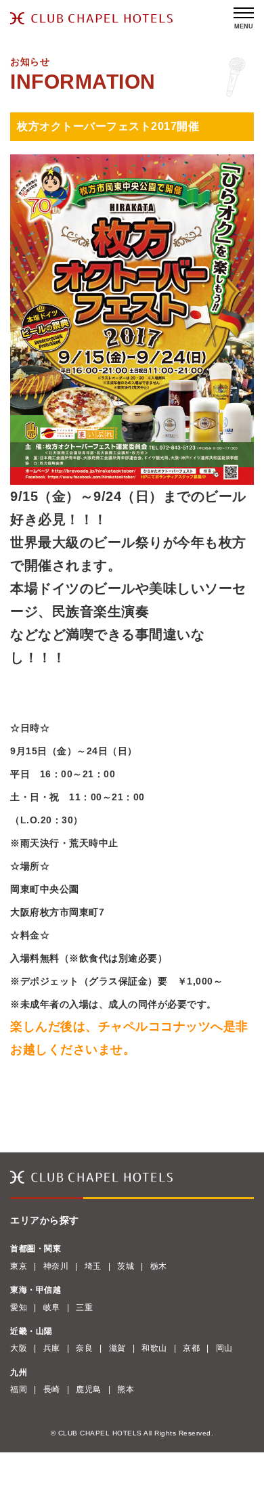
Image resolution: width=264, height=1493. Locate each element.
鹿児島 (89, 1389)
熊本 (125, 1389)
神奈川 (56, 1266)
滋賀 (117, 1348)
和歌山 (154, 1348)
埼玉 (93, 1266)
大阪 (18, 1348)
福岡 (18, 1389)
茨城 (125, 1266)
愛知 (18, 1307)
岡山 (224, 1348)
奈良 (84, 1348)
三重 (84, 1307)
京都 (191, 1348)
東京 (18, 1266)
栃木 (158, 1266)
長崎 (51, 1389)
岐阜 (51, 1307)
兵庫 (51, 1348)
